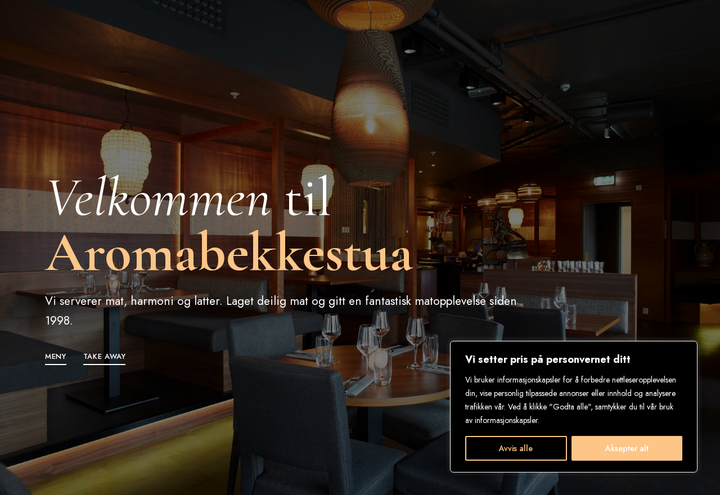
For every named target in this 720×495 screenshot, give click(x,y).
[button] (55, 356)
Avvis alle (516, 448)
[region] (574, 406)
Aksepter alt (627, 448)
